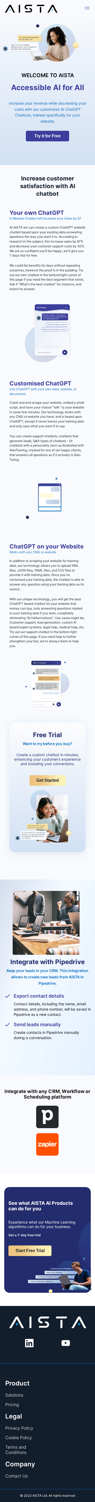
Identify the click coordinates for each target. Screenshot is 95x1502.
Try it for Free (47, 136)
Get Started (47, 780)
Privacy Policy (19, 1428)
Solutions (14, 1395)
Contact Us (16, 1475)
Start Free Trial (30, 1250)
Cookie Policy (18, 1437)
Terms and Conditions (15, 1449)
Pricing (12, 1404)
